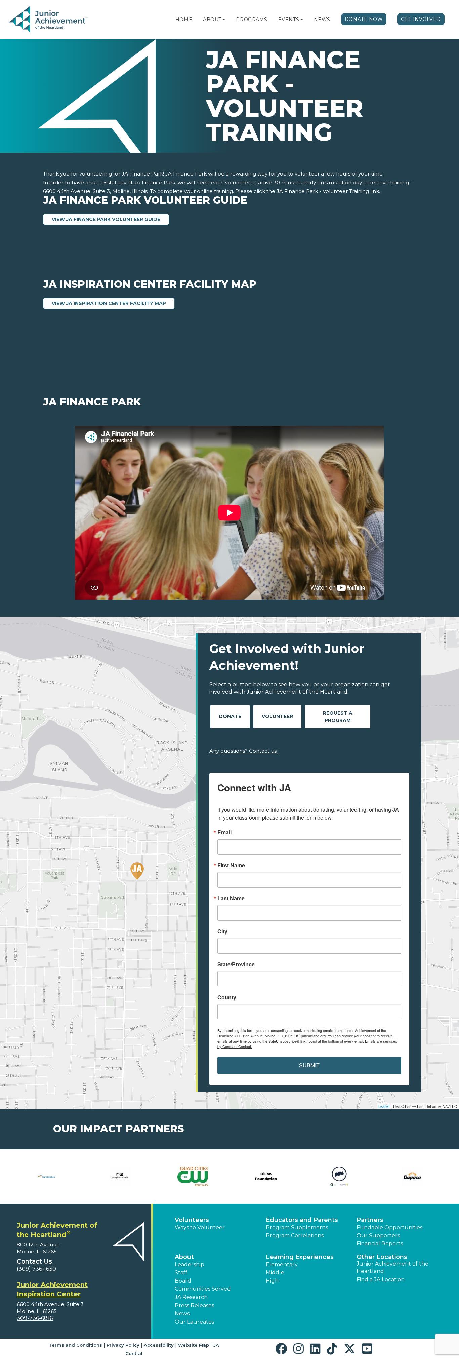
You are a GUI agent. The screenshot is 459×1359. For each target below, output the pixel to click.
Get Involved (421, 19)
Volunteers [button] (192, 1220)
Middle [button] (275, 1272)
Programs (251, 19)
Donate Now (364, 19)
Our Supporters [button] (378, 1235)
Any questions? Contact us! (243, 751)
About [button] (184, 1257)
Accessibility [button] (159, 1345)
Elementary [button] (282, 1264)
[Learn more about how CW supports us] (192, 1176)
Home (183, 19)
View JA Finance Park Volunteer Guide (110, 219)
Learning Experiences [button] (300, 1257)
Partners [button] (370, 1220)
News (322, 19)
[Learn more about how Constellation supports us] (46, 1176)
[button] (223, 19)
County (226, 997)
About (212, 19)
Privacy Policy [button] (123, 1345)
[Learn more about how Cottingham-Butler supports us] (120, 1176)
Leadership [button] (189, 1264)
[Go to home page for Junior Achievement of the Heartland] (49, 19)
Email (224, 832)
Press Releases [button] (194, 1305)
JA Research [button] (191, 1297)
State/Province (236, 964)
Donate (230, 716)
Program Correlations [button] (295, 1235)
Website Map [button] (193, 1345)
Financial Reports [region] (380, 1243)
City (222, 931)
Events (288, 19)
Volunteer (277, 716)
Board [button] (183, 1281)
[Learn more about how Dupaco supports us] (412, 1176)
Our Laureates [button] (194, 1322)
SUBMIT (309, 1065)
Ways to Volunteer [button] (200, 1227)
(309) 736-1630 (36, 1269)
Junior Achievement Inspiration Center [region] (52, 1289)
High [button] (272, 1281)
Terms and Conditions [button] (75, 1345)
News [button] (182, 1313)
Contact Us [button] (34, 1261)
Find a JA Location (381, 1279)
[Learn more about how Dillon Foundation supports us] (266, 1176)
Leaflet (383, 1106)
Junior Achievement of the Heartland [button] (392, 1267)
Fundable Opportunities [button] (389, 1227)
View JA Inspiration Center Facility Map (113, 303)
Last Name (231, 898)
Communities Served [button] (203, 1289)
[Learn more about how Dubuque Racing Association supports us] (339, 1176)
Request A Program (337, 716)
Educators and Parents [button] (302, 1220)
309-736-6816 (35, 1318)
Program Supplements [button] (297, 1227)
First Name (231, 865)
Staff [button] (181, 1272)
